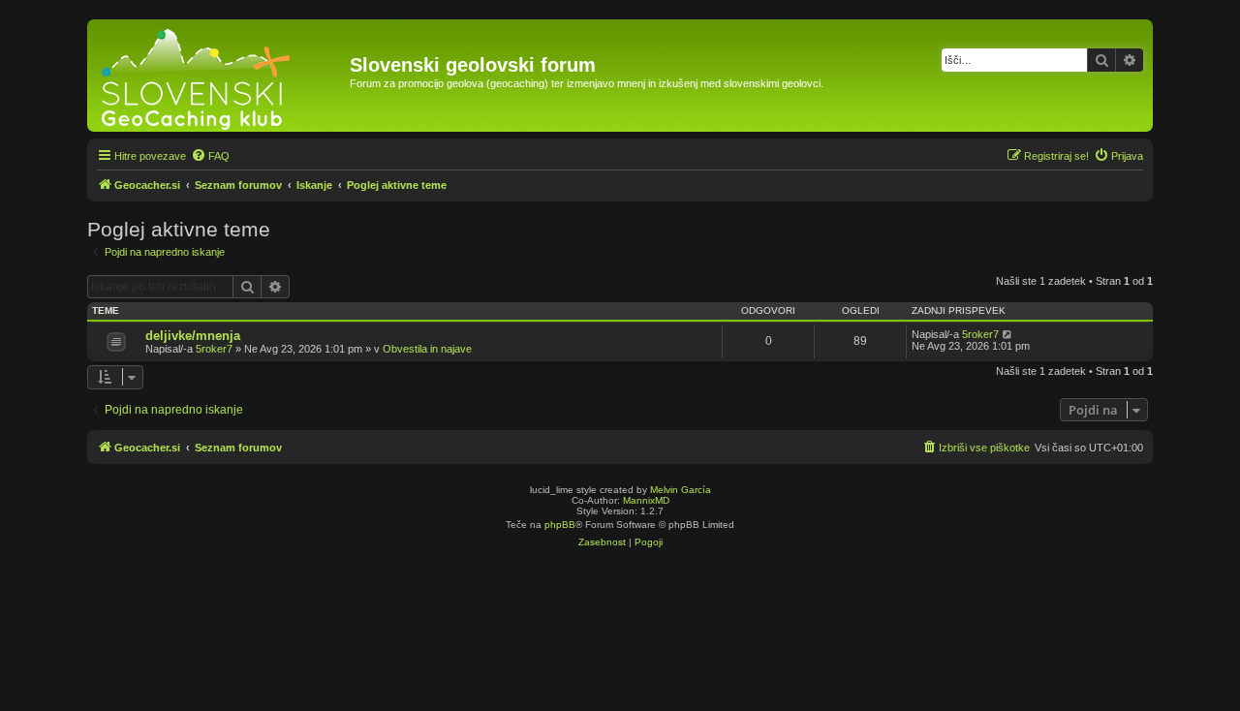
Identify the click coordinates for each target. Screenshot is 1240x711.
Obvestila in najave (427, 349)
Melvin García (680, 489)
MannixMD (646, 500)
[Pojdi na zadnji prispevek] (1008, 334)
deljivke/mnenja (192, 335)
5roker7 (214, 349)
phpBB (559, 524)
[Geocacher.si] (221, 75)
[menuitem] (210, 156)
